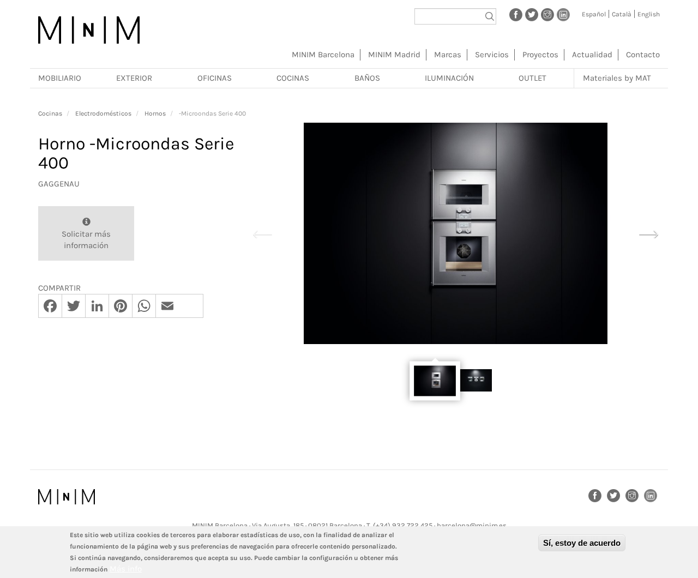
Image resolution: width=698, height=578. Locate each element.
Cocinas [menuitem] (292, 78)
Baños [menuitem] (367, 78)
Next (648, 232)
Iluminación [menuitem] (449, 78)
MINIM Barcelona (323, 54)
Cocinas (50, 113)
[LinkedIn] (563, 14)
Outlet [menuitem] (532, 78)
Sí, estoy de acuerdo (582, 542)
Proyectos (540, 54)
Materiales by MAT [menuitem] (617, 78)
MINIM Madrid (394, 54)
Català (621, 14)
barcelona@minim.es (472, 525)
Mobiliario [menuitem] (59, 78)
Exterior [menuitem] (134, 78)
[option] (455, 233)
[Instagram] (547, 14)
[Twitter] (531, 14)
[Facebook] (515, 14)
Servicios (492, 54)
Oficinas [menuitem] (214, 78)
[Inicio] (89, 30)
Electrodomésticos (103, 113)
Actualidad (592, 54)
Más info (126, 569)
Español (594, 14)
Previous (262, 232)
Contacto (643, 54)
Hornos (155, 113)
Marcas (447, 54)
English (648, 14)
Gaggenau (59, 184)
